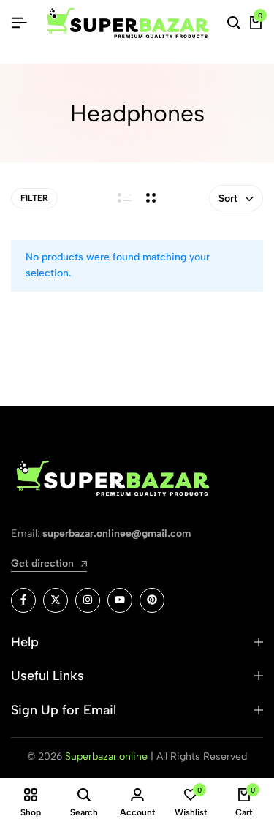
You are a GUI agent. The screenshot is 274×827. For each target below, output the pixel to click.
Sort (227, 198)
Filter (34, 198)
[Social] (23, 600)
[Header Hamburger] (19, 23)
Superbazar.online (106, 756)
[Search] (234, 23)
